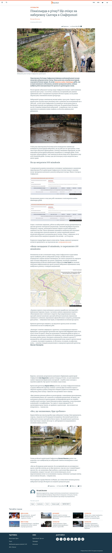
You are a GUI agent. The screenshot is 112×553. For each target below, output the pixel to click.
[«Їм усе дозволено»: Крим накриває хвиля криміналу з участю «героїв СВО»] (46, 524)
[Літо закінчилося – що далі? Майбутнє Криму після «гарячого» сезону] (14, 515)
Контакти (35, 544)
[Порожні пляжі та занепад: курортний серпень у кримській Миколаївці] (46, 515)
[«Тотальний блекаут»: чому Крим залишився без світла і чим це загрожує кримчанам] (14, 524)
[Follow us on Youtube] (64, 539)
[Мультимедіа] (102, 3)
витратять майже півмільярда (64, 82)
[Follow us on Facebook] (57, 539)
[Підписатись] (82, 539)
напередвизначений (64, 242)
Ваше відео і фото (13, 538)
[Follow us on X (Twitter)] (61, 539)
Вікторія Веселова (35, 19)
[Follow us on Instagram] (71, 539)
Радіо (10, 541)
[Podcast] (79, 539)
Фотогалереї (56, 513)
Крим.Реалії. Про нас (38, 538)
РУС (94, 2)
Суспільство (34, 7)
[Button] (65, 26)
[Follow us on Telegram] (68, 539)
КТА (98, 2)
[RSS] (75, 539)
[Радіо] (107, 3)
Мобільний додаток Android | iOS (18, 544)
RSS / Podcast (12, 547)
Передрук (35, 541)
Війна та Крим (24, 513)
